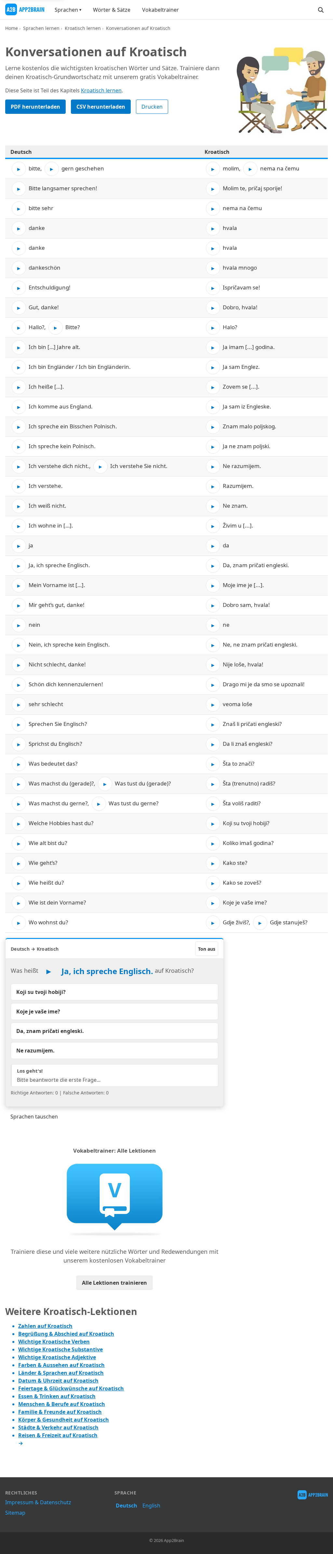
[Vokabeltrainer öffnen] (114, 1199)
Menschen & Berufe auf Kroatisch (61, 1404)
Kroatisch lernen (83, 28)
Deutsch (126, 1505)
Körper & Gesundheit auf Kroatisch (63, 1419)
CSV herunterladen (100, 106)
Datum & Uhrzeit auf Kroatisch (58, 1380)
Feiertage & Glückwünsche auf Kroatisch (71, 1388)
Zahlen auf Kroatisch (45, 1326)
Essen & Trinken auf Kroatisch (57, 1396)
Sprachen (66, 9)
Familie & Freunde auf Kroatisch (60, 1411)
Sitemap (15, 1512)
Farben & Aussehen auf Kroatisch (61, 1365)
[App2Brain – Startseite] (24, 9)
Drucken (152, 106)
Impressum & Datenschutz (38, 1502)
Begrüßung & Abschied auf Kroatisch (66, 1333)
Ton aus (206, 949)
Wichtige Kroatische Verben (54, 1341)
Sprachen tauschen (34, 1116)
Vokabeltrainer (160, 9)
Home (11, 28)
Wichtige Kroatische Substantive (60, 1349)
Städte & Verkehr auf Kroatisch (58, 1427)
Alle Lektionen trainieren (114, 1282)
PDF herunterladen (35, 106)
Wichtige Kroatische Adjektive (57, 1357)
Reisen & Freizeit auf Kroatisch (58, 1435)
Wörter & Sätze (111, 9)
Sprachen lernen (41, 28)
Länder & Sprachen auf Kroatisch (61, 1372)
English (151, 1505)
